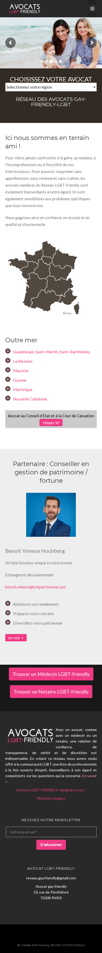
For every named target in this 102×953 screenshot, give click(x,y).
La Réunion (22, 361)
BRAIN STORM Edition (68, 945)
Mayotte (21, 370)
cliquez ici (51, 422)
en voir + (16, 637)
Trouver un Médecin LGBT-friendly (51, 674)
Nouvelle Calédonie (30, 399)
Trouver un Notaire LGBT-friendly (51, 692)
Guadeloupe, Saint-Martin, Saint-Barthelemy (51, 351)
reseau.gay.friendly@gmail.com (51, 878)
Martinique (22, 389)
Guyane (19, 380)
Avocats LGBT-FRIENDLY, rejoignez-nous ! (51, 790)
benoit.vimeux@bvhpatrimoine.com (35, 586)
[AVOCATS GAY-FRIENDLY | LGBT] (25, 9)
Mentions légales (51, 798)
